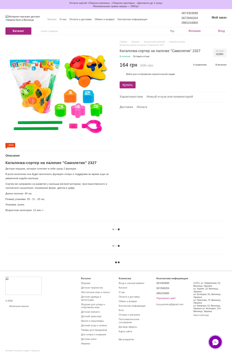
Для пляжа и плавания (93, 334)
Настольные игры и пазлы (95, 292)
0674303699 (190, 13)
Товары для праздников (94, 330)
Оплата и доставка (80, 19)
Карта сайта (125, 331)
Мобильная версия (19, 306)
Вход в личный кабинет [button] (131, 283)
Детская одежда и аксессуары (91, 298)
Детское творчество (92, 287)
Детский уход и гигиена (94, 325)
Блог (121, 310)
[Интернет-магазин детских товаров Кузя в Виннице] (23, 285)
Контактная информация (132, 19)
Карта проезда (201, 315)
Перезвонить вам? (166, 298)
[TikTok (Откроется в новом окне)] (161, 19)
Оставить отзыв (141, 56)
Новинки (85, 343)
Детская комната (90, 311)
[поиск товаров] (38, 31)
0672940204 (190, 18)
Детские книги (88, 339)
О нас (63, 19)
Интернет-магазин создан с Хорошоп (22, 350)
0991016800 (190, 22)
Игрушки (85, 283)
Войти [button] (129, 74)
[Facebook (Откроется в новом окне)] (165, 19)
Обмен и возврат (105, 19)
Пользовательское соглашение (129, 321)
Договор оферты (128, 327)
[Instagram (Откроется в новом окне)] (157, 19)
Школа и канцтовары (92, 321)
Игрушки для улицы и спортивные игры (93, 306)
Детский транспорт (91, 316)
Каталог (52, 19)
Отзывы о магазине (129, 314)
